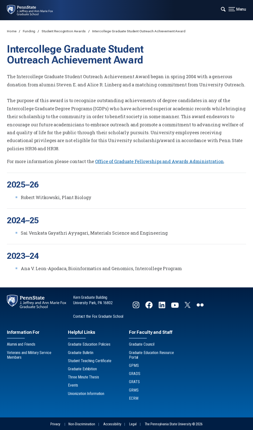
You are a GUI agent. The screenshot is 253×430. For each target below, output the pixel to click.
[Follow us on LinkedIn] (162, 307)
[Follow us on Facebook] (149, 307)
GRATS (134, 381)
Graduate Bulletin (80, 352)
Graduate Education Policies (89, 344)
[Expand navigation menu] (223, 8)
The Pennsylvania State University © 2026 (174, 424)
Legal (132, 424)
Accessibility (112, 424)
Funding (29, 31)
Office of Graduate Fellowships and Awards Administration (159, 161)
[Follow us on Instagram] (136, 307)
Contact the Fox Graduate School (98, 316)
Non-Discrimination (81, 424)
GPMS (134, 365)
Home (12, 31)
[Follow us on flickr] (200, 307)
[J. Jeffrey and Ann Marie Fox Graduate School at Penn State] (33, 10)
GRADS (134, 373)
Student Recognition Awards (64, 31)
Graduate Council (141, 344)
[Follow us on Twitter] (188, 306)
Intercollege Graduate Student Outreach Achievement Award (138, 31)
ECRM (133, 398)
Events (73, 385)
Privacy (55, 424)
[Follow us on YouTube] (175, 307)
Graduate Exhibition (82, 369)
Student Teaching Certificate (89, 360)
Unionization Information (86, 393)
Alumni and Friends (21, 344)
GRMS (134, 390)
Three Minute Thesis (83, 377)
